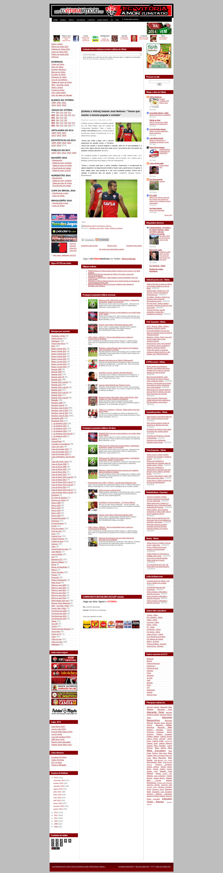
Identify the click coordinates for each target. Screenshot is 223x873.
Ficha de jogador (57, 529)
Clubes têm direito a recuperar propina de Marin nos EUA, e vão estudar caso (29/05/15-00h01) (158, 352)
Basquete (150, 659)
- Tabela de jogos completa (61, 163)
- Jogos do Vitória (58, 196)
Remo (149, 685)
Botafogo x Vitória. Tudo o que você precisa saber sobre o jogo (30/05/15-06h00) (159, 339)
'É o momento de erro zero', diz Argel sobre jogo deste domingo (158, 566)
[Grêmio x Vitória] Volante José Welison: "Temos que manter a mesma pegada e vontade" (110, 113)
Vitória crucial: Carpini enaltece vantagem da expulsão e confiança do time (159, 457)
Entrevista (55, 521)
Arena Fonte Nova (58, 343)
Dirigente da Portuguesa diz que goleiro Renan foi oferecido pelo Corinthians (116, 539)
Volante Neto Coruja (159, 779)
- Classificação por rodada (61, 168)
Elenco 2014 (56, 516)
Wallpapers (55, 644)
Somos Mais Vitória (58, 608)
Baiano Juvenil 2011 (58, 359)
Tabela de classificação (105, 39)
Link (52, 557)
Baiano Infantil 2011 (58, 349)
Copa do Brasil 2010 (58, 469)
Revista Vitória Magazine (60, 603)
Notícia (107, 228)
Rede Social (55, 583)
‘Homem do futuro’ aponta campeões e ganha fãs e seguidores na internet (156, 312)
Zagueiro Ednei (152, 787)
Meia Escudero (156, 750)
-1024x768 (72, 243)
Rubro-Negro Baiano (157, 147)
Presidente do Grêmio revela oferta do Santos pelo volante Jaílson (159, 430)
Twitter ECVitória (57, 760)
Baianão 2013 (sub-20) (59, 393)
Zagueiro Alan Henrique (164, 783)
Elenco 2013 (56, 513)
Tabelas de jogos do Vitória (61, 82)
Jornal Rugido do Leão (59, 549)
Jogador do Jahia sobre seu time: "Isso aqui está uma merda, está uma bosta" (164, 255)
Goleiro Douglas (155, 730)
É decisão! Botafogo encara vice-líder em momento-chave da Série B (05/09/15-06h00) (159, 333)
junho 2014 (57, 795)
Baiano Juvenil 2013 (58, 364)
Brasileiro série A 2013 (59, 408)
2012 (53, 105)
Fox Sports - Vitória (153, 632)
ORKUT (71, 20)
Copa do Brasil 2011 (58, 472)
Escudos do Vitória (58, 75)
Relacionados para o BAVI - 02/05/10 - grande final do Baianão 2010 (112, 483)
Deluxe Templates (142, 866)
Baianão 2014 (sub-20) (59, 398)
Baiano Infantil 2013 (58, 354)
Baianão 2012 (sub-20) (59, 387)
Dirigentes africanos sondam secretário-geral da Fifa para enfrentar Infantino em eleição (157, 527)
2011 (64, 103)
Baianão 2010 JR (57, 377)
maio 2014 (57, 798)
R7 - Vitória (151, 627)
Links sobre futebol (58, 93)
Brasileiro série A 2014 (59, 410)
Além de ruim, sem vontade (144, 38)
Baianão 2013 (56, 390)
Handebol (150, 675)
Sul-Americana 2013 (58, 619)
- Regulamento (56, 160)
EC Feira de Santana (59, 498)
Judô (148, 680)
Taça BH (54, 624)
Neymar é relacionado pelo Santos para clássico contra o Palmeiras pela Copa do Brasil (159, 385)
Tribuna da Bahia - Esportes (156, 644)
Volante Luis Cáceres (156, 776)
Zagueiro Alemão (153, 785)
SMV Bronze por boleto (163, 38)
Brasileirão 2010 (57, 421)
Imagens (162, 181)
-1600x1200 (73, 248)
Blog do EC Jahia (155, 250)
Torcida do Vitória (57, 90)
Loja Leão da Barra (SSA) (60, 737)
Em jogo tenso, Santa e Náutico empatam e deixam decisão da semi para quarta (159, 305)
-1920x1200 (73, 250)
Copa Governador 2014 (60, 454)
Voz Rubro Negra (155, 208)
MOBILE (63, 20)
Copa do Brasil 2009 (58, 467)
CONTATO (91, 20)
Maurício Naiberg (57, 562)
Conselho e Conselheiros (60, 444)
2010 (59, 103)
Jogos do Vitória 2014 (59, 52)
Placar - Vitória (152, 625)
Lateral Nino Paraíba (156, 746)
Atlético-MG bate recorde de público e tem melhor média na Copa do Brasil (159, 286)
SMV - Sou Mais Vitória (60, 85)
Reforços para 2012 (58, 593)
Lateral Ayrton (166, 736)
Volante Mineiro (159, 778)
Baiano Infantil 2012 (58, 351)
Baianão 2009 (56, 372)
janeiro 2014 (58, 809)
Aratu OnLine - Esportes (155, 646)
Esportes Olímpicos (58, 69)
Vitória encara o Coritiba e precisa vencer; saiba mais (159, 544)
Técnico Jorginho (163, 764)
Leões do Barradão (156, 163)
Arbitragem (55, 341)
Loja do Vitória (56, 734)
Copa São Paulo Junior (60, 462)
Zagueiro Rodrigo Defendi (156, 796)
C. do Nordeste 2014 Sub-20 (62, 434)
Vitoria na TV (56, 634)
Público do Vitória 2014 (60, 54)
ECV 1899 (153, 195)
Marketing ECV (57, 559)
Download (55, 495)
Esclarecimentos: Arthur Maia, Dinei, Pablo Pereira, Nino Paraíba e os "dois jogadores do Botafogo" (118, 398)
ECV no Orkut (56, 762)
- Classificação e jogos (59, 193)
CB (65, 113)
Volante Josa (152, 771)
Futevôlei (150, 671)
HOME (55, 20)
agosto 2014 (58, 789)
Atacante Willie (164, 727)
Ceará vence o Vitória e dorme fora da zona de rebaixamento (159, 482)
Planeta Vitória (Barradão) (61, 742)
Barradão (54, 400)
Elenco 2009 (56, 503)
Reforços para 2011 (58, 590)
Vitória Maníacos (155, 97)
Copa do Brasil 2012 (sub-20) (62, 477)
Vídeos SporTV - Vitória (155, 634)
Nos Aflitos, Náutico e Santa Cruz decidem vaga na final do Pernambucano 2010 (158, 299)
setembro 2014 (59, 786)
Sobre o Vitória (56, 44)
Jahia (53, 547)
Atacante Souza (159, 723)
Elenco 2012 (56, 510)
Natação (150, 683)
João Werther (56, 552)
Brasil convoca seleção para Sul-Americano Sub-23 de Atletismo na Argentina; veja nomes (159, 520)
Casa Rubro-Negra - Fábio (159, 113)
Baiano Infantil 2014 (58, 356)
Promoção (55, 577)
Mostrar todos (168, 215)
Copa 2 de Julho (57, 447)
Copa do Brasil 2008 (58, 464)
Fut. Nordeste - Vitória (157, 266)
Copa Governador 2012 (60, 449)
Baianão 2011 (56, 380)
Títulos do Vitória (57, 64)
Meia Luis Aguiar (159, 755)
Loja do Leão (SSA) (58, 729)
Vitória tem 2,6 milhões (124, 38)
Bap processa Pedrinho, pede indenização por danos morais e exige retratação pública (158, 379)
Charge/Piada (56, 441)
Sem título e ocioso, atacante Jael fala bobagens (116, 372)
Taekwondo (151, 690)
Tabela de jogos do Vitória (62, 165)
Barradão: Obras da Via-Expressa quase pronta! (164, 238)
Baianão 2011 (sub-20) (59, 382)
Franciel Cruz (56, 536)
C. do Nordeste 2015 (59, 436)
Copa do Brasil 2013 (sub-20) (62, 485)
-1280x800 (72, 246)
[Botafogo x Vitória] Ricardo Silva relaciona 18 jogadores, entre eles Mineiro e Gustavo (119, 349)
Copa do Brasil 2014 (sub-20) (62, 492)
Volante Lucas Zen (164, 773)
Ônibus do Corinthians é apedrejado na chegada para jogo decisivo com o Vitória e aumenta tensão (159, 471)
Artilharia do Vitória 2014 (60, 49)
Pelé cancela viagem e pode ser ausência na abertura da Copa (158, 424)
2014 (64, 105)
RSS (117, 20)
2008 (53, 143)
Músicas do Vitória (58, 72)
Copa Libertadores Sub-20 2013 (63, 457)
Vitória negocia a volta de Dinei (110, 490)
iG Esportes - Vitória (154, 629)
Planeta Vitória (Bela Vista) (61, 745)
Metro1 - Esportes (153, 641)
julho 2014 (57, 792)
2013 (59, 105)
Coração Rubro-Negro (157, 129)
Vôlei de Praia (152, 695)
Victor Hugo (55, 631)
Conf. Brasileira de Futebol (156, 637)
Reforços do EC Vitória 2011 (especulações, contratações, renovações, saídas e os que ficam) (119, 301)
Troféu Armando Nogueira (60, 629)
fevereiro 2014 (59, 806)
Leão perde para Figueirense (66, 39)
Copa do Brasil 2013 (58, 480)
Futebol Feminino (57, 539)
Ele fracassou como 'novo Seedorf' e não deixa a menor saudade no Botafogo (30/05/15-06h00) (159, 346)
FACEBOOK (81, 20)
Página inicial (112, 245)
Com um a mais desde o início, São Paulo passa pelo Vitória (159, 477)
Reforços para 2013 (58, 595)
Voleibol (149, 692)
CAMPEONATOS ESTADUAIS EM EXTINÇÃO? (164, 151)
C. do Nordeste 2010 (59, 423)
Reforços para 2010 (58, 588)
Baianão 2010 (56, 374)
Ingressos (55, 57)
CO (61, 113)
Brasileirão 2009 (57, 418)
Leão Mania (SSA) (58, 727)
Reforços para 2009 (58, 585)
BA (58, 113)
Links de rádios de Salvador (61, 95)
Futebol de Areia (152, 668)
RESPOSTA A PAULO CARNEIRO (160, 115)
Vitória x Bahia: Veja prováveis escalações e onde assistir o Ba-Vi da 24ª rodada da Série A (159, 512)
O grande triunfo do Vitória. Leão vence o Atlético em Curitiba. (158, 582)
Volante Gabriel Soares (162, 769)
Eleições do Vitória (58, 500)
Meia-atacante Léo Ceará (163, 760)
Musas (53, 564)
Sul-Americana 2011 (58, 616)
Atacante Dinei (155, 712)
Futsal (149, 673)
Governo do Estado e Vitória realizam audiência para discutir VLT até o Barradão (158, 499)
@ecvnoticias (129, 258)
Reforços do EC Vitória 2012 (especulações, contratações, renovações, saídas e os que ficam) (119, 459)
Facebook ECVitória (58, 757)
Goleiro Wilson (153, 736)
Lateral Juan (152, 743)
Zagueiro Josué (158, 789)
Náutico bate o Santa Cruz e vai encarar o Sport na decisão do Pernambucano (158, 293)
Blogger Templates (125, 866)
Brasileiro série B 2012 (59, 416)
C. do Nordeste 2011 (59, 426)
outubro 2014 (58, 783)
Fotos (53, 534)
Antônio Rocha (56, 338)
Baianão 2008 (56, 369)
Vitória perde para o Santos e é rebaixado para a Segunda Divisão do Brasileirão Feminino (159, 505)
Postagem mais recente (89, 245)
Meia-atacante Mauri (154, 762)
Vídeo (53, 637)
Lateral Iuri (168, 741)
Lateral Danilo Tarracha (156, 739)
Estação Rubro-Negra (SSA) (61, 732)
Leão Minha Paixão (156, 138)
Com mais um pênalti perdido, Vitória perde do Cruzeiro (157, 559)
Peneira (54, 575)
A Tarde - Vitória (152, 615)
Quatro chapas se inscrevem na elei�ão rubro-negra (158, 555)
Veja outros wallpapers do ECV (64, 255)
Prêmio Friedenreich (58, 580)
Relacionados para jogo (60, 601)
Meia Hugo (163, 753)
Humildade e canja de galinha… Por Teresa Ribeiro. (117, 502)
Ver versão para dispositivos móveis (111, 249)
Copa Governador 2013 (60, 452)
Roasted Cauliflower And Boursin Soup (164, 101)
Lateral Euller (158, 741)
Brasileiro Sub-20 (57, 405)
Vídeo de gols (56, 639)
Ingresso (54, 544)
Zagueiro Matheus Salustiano (159, 794)
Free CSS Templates (163, 866)
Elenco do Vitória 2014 (59, 47)
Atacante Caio (164, 709)
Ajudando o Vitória (58, 336)
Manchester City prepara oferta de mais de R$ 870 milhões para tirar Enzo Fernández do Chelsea (159, 392)
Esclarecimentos (57, 523)
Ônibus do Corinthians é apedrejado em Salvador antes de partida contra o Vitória (159, 463)
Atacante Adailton (153, 707)
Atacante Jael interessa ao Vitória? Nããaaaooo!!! (116, 360)
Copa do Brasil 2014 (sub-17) (62, 490)
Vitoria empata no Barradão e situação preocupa (157, 593)
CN (69, 115)
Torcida (54, 626)
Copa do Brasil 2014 (58, 487)
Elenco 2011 (56, 508)
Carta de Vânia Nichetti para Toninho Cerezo (114, 385)
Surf (148, 687)
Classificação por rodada (61, 186)
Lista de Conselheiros (59, 80)
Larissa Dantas (57, 554)
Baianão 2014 (56, 395)
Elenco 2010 (56, 505)
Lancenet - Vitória (153, 622)
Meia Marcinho (159, 758)
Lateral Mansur (165, 743)
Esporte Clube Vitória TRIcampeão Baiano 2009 (116, 325)
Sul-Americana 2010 (58, 614)
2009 (53, 103)
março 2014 (58, 803)
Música (54, 570)
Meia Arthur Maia (163, 748)
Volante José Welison (116, 228)
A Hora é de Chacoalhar (156, 210)
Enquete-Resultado (58, 518)
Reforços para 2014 (58, 598)
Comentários (89, 240)
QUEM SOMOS (102, 20)
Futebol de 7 (151, 666)
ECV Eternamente (156, 179)
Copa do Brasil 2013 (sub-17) (62, 482)
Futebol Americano (153, 663)
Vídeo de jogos (57, 642)
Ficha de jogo (56, 531)
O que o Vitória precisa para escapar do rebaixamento (156, 548)
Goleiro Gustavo (164, 734)
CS (69, 113)
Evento (54, 526)
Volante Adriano (153, 767)
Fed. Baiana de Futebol (155, 639)
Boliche (149, 661)
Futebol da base (57, 541)
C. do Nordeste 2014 (59, 431)
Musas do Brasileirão (59, 567)
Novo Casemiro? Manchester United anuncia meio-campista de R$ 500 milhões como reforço (158, 400)
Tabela (53, 621)
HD (112, 20)
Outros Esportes (57, 572)
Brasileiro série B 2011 (59, 413)
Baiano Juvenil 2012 (58, 362)
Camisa (54, 439)
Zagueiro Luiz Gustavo (162, 792)
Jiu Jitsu (149, 678)
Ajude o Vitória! (57, 87)
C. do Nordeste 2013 (59, 428)
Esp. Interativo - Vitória (154, 617)
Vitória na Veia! (154, 120)
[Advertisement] (99, 28)
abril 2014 (57, 800)
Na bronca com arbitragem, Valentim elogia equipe (156, 441)
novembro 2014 (59, 780)
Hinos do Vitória (57, 67)
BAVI (53, 346)
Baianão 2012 (56, 385)
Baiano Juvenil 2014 (58, 367)
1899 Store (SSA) (58, 739)
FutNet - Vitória (152, 620)
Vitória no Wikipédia (58, 765)
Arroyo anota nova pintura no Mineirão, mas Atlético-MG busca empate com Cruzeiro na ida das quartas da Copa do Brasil (158, 369)
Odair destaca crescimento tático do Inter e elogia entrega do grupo (159, 418)
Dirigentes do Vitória (58, 77)
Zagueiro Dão (166, 785)
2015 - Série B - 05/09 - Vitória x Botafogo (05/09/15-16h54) (158, 327)
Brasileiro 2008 (56, 403)
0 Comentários (103, 240)
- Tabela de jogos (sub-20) (61, 170)
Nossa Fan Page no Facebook (85, 39)
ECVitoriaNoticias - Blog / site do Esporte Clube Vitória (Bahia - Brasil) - (79, 866)
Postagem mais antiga (134, 245)
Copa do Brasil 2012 (58, 474)
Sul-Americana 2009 (58, 611)
